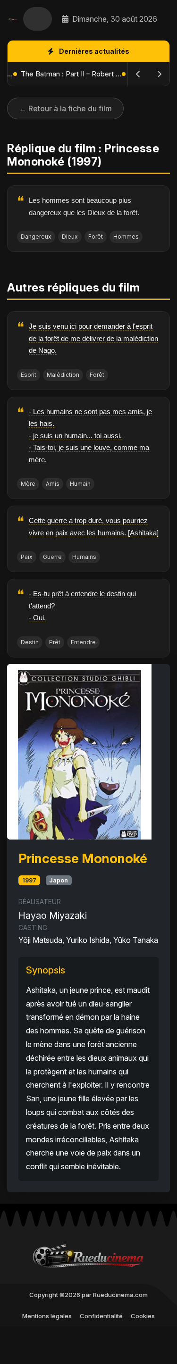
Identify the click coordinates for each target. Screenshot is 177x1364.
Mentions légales (47, 1316)
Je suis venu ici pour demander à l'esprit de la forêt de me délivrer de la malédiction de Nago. (93, 338)
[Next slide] (159, 74)
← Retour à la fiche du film (65, 108)
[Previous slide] (138, 74)
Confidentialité (101, 1316)
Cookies (143, 1316)
